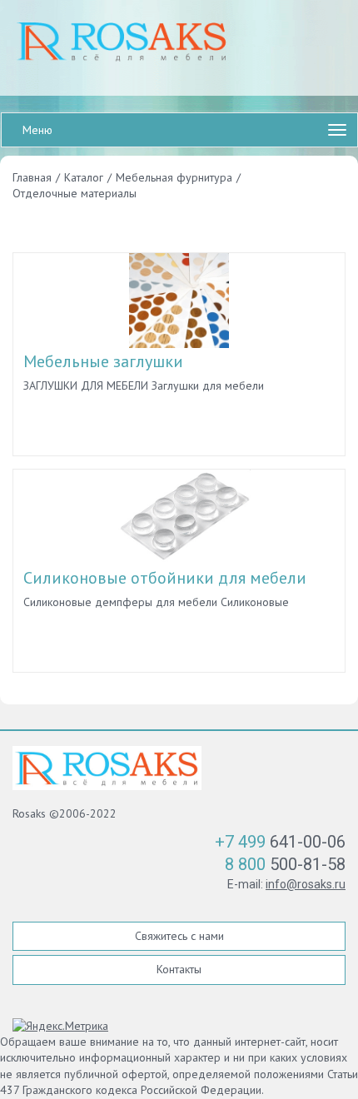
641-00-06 (280, 842)
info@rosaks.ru (306, 884)
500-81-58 (285, 864)
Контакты (179, 969)
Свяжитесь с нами (179, 935)
